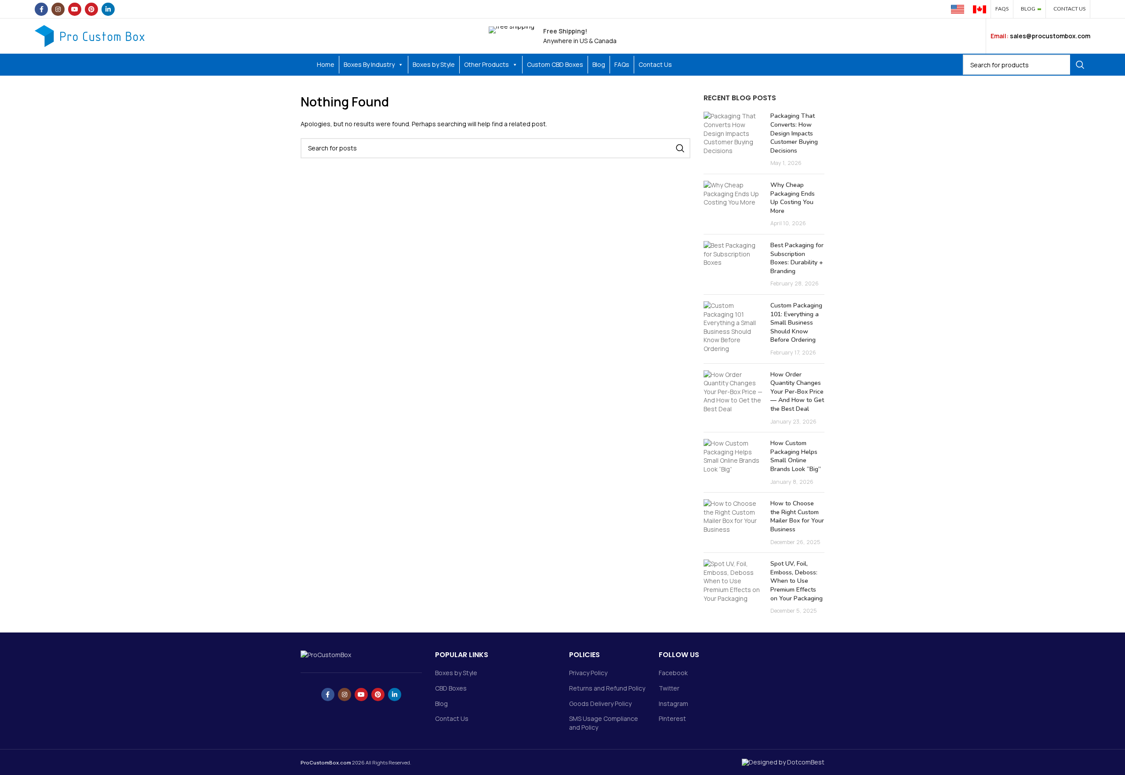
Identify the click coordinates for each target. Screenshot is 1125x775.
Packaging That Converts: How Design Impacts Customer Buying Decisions (794, 133)
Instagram (673, 703)
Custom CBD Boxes (555, 64)
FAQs (621, 64)
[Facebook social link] (41, 9)
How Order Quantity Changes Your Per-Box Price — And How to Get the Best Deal (797, 391)
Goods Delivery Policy (600, 703)
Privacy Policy (588, 673)
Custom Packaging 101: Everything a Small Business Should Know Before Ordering (796, 322)
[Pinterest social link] (91, 9)
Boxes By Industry (369, 64)
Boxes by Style (434, 64)
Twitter (669, 688)
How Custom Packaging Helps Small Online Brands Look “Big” (795, 456)
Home (325, 64)
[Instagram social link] (58, 9)
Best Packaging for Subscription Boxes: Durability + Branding (797, 258)
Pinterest (672, 718)
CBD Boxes (451, 688)
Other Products (486, 64)
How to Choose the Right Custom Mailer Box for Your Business (797, 516)
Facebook (673, 673)
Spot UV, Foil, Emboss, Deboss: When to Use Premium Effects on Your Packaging (796, 580)
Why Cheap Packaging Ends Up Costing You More (792, 198)
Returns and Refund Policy (607, 688)
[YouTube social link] (74, 9)
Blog (598, 64)
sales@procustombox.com (1050, 36)
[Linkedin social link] (108, 9)
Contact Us (655, 64)
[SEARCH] (1080, 65)
